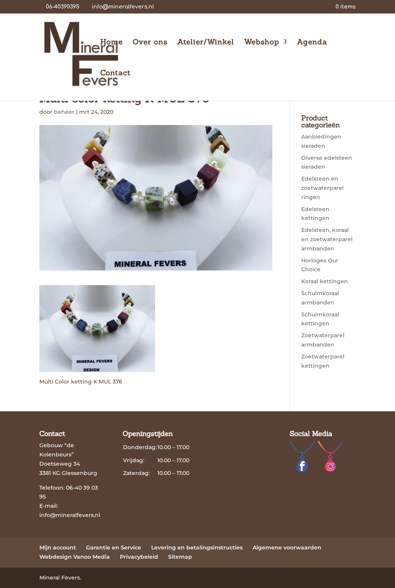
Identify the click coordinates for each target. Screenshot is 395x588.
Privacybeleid (139, 556)
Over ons (150, 42)
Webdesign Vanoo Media (74, 556)
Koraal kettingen (324, 281)
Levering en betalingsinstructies (197, 547)
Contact (115, 73)
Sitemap (180, 556)
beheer (64, 111)
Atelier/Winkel (205, 42)
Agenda (312, 42)
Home (111, 42)
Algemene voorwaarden (287, 547)
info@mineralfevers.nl (69, 515)
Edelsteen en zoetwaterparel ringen (322, 188)
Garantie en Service (113, 547)
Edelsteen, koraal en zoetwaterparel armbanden (327, 239)
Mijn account (57, 547)
